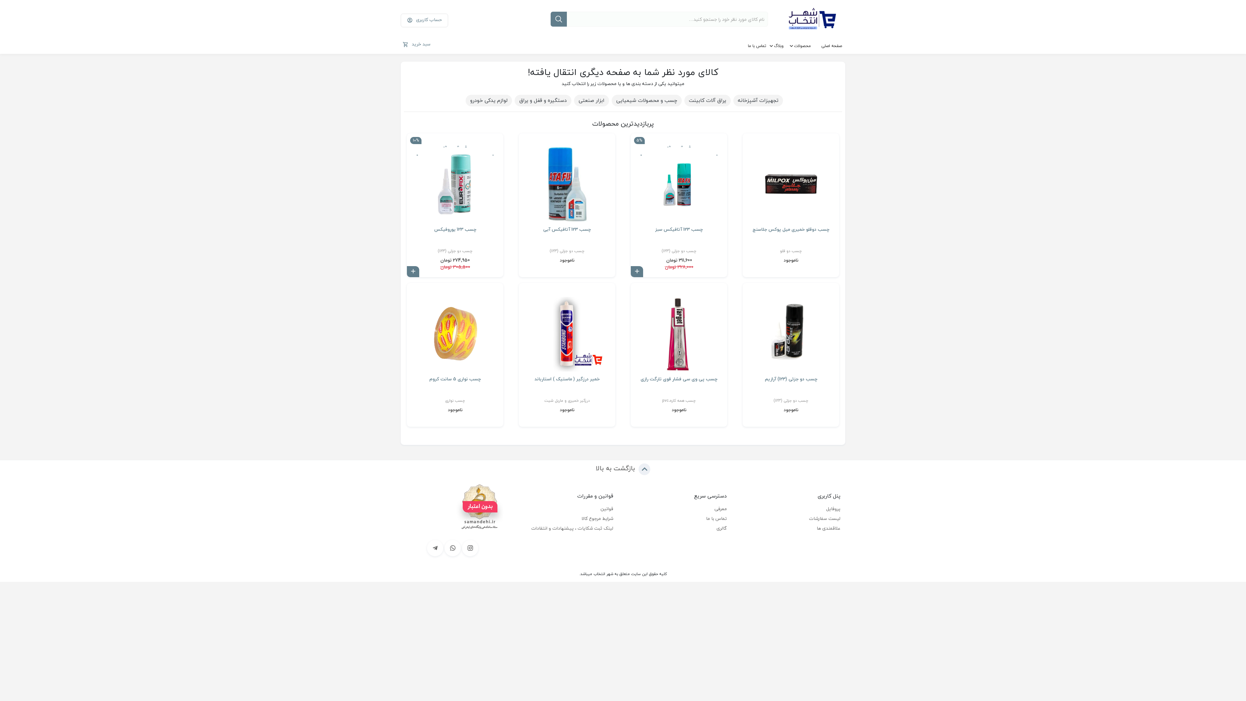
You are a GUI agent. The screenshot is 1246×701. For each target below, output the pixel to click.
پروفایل (833, 509)
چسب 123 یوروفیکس (455, 229)
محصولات (802, 45)
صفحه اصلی (831, 45)
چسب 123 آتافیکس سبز (679, 229)
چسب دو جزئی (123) (679, 251)
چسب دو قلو (791, 251)
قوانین (607, 509)
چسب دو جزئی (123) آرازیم (791, 379)
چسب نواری (455, 401)
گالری (721, 528)
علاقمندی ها (828, 528)
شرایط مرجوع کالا (597, 518)
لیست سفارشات (824, 518)
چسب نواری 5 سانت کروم (455, 379)
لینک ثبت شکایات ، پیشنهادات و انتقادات (572, 528)
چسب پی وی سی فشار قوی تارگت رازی (679, 379)
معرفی (721, 509)
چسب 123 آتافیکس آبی (567, 229)
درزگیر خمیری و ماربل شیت (567, 401)
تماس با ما (757, 45)
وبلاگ (779, 45)
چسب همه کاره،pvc (679, 401)
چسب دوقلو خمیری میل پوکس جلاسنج (790, 229)
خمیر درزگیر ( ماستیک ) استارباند (567, 379)
